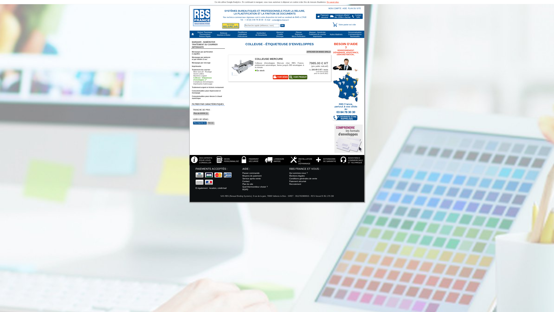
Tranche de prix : (202, 110)
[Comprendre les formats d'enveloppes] (348, 139)
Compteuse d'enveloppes (203, 82)
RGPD (245, 189)
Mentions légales (297, 176)
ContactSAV (358, 16)
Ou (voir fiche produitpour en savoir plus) (318, 71)
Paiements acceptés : (211, 168)
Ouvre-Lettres (198, 74)
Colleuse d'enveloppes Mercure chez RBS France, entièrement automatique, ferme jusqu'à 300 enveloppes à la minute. (279, 65)
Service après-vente (251, 178)
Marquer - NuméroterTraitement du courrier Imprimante (205, 44)
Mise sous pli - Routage (202, 72)
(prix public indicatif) (318, 64)
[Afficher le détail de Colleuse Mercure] (242, 77)
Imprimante (196, 66)
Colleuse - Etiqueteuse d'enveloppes (202, 79)
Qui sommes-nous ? (298, 173)
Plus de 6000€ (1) (201, 113)
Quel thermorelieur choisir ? (255, 187)
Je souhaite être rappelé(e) (346, 118)
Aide (344, 8)
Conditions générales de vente (303, 178)
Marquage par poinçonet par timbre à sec (201, 58)
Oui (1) (210, 123)
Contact (245, 181)
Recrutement (295, 184)
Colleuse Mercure (269, 58)
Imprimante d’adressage (202, 84)
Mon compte (335, 8)
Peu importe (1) (200, 123)
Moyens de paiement (252, 176)
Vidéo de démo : (201, 119)
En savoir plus (333, 2)
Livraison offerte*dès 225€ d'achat (342, 16)
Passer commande (251, 173)
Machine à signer (200, 76)
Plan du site (354, 8)
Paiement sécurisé (297, 181)
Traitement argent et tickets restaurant (208, 87)
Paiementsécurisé (325, 16)
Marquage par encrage (201, 63)
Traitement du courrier (201, 70)
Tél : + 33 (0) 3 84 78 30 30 (252, 20)
